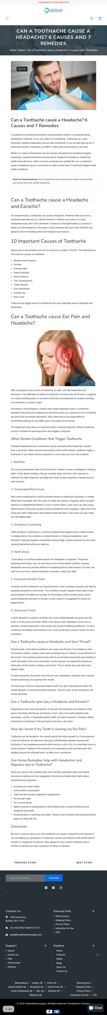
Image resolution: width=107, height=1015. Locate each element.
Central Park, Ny (55, 987)
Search (11, 950)
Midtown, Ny (36, 995)
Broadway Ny (36, 987)
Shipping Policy (63, 920)
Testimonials (14, 962)
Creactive (85, 1003)
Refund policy (62, 916)
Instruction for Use (65, 928)
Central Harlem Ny (17, 987)
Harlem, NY (37, 983)
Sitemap (12, 967)
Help (10, 958)
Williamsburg (21, 983)
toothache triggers (81, 165)
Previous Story (25, 862)
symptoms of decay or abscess (54, 846)
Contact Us (13, 954)
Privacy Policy (62, 924)
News (22, 50)
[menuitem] (77, 951)
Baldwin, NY (54, 991)
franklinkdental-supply (35, 1003)
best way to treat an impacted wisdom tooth (36, 686)
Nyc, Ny (40, 991)
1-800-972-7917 (32, 928)
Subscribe (54, 878)
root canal (73, 505)
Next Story (84, 862)
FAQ (58, 932)
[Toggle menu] (97, 954)
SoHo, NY (51, 983)
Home (13, 50)
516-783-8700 (17, 928)
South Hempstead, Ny (21, 991)
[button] (93, 18)
